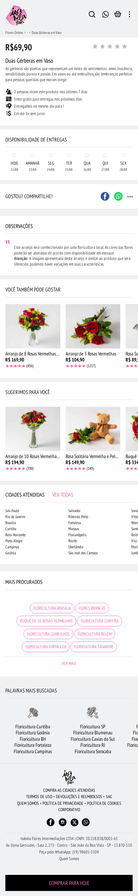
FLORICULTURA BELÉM (95, 634)
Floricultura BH (33, 739)
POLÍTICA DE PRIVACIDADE (63, 803)
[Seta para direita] (131, 126)
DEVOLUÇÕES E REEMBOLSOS (79, 796)
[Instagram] (62, 825)
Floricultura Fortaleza (32, 745)
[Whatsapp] (85, 825)
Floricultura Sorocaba (93, 751)
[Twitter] (74, 822)
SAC (109, 796)
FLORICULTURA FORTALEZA (45, 647)
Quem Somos (69, 858)
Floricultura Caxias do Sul (93, 739)
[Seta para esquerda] (6, 126)
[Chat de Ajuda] (105, 13)
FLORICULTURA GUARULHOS (48, 634)
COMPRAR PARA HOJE (69, 883)
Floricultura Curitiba (32, 726)
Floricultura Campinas (33, 751)
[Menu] (129, 15)
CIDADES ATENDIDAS (39, 494)
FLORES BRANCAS (92, 608)
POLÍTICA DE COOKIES (104, 803)
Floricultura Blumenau (93, 732)
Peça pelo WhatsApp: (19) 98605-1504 (69, 852)
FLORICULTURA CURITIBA (100, 621)
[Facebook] (50, 825)
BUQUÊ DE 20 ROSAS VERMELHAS (46, 621)
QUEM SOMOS (28, 803)
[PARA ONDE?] (92, 15)
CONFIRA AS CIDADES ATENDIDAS (69, 790)
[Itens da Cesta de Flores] (118, 15)
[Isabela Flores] (69, 777)
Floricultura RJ (92, 745)
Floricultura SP (93, 726)
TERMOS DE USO (39, 796)
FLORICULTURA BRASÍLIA (52, 608)
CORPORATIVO (69, 810)
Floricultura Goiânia (33, 732)
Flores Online (14, 32)
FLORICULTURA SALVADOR (93, 647)
